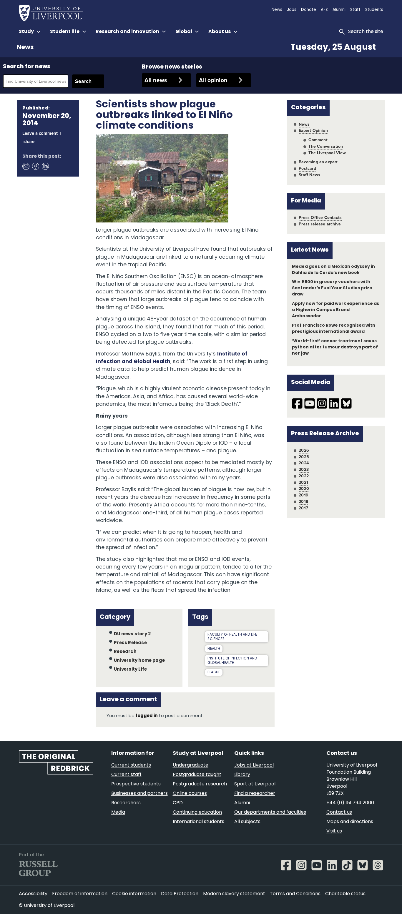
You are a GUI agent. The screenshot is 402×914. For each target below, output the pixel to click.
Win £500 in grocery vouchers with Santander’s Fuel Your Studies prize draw (332, 288)
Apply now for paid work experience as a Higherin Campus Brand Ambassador (335, 310)
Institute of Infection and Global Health (232, 661)
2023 (304, 469)
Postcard (307, 168)
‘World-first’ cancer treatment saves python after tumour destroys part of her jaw (335, 347)
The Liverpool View (327, 153)
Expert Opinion (313, 130)
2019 (303, 495)
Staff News (309, 175)
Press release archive (320, 224)
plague (213, 672)
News (25, 48)
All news (155, 80)
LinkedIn (45, 165)
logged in (147, 716)
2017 (303, 508)
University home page (139, 661)
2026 (304, 450)
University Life (130, 669)
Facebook (35, 165)
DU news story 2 (132, 634)
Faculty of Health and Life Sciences (232, 637)
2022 (304, 476)
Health (213, 649)
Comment (317, 140)
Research (125, 652)
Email (25, 165)
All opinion (213, 80)
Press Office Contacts (320, 217)
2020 (304, 488)
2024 (304, 463)
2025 (304, 457)
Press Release (130, 643)
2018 (303, 501)
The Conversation (325, 146)
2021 (303, 482)
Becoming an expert (318, 162)
